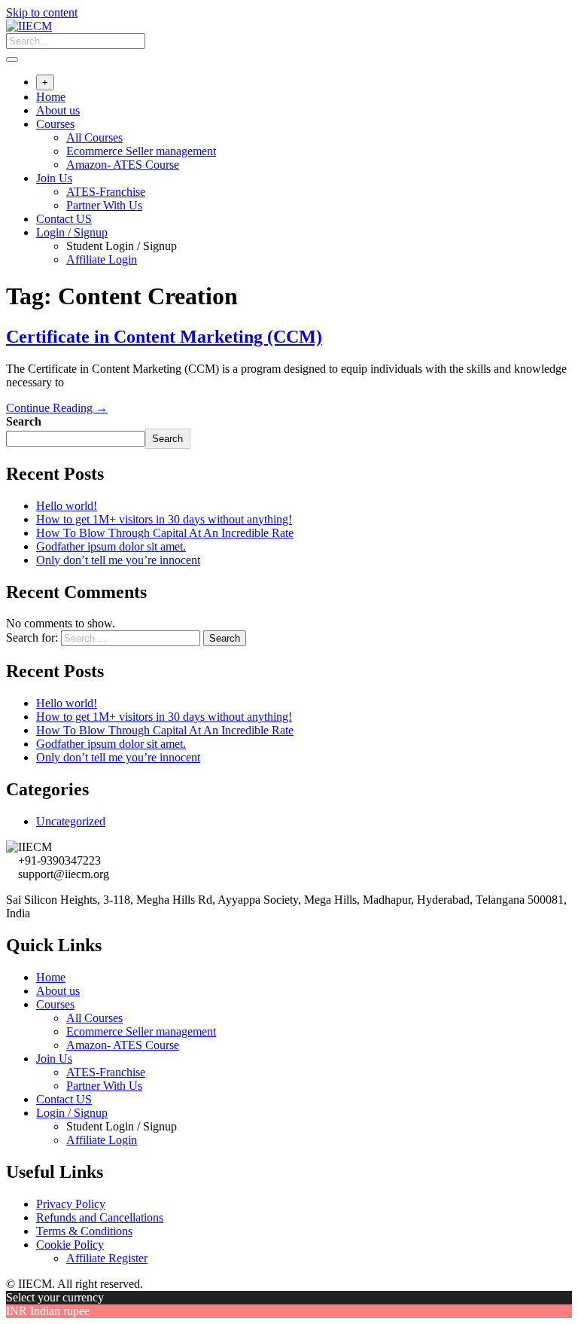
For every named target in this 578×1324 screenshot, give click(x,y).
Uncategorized (70, 821)
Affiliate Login (101, 259)
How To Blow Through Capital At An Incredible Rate (165, 532)
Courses (55, 123)
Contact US (64, 218)
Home (50, 96)
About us (58, 110)
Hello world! (66, 505)
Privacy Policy (70, 1203)
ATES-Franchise (105, 191)
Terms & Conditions (84, 1231)
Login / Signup (72, 232)
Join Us (54, 178)
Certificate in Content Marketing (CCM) (164, 336)
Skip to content (42, 12)
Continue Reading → (57, 407)
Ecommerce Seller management (141, 151)
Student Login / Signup (121, 245)
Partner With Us (104, 205)
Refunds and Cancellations (99, 1217)
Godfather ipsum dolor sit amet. (111, 546)
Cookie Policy (70, 1244)
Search (23, 421)
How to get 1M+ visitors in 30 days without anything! (164, 519)
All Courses (94, 137)
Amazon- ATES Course (122, 164)
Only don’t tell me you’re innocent (118, 560)
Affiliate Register (107, 1258)
